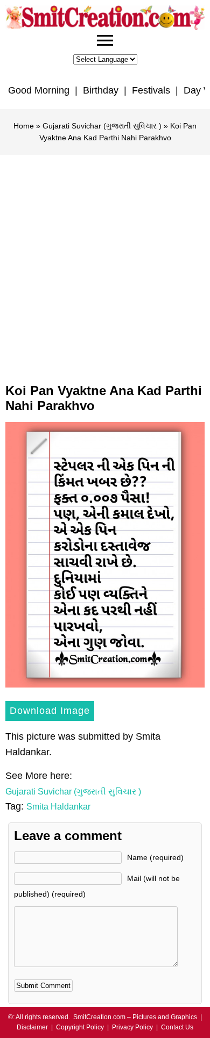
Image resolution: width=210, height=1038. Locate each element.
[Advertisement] (105, 265)
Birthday (100, 90)
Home (23, 125)
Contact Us (177, 1027)
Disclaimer (32, 1027)
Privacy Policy (132, 1027)
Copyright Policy (80, 1027)
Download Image (50, 710)
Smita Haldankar (58, 806)
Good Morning (38, 90)
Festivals (151, 90)
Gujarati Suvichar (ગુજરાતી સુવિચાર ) (102, 125)
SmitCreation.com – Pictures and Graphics (135, 1017)
